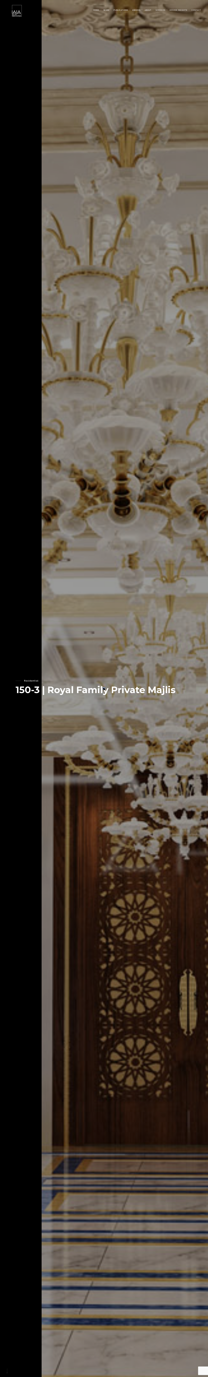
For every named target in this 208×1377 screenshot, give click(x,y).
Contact (196, 10)
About (148, 10)
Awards (136, 10)
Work (106, 10)
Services (160, 10)
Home (96, 10)
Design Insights (178, 10)
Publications (121, 10)
